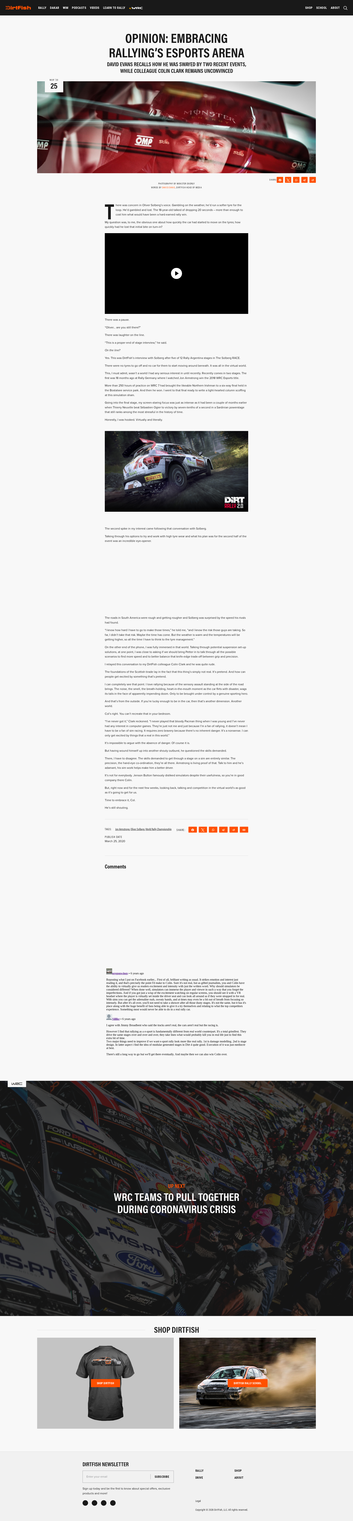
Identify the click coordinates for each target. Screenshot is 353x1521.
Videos (94, 8)
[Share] (280, 180)
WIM (65, 8)
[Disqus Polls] (176, 917)
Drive (199, 1477)
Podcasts (79, 8)
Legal (198, 1501)
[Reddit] (313, 180)
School (321, 8)
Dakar (54, 8)
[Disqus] (176, 1013)
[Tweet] (288, 180)
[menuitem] (42, 8)
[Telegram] (305, 180)
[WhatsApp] (296, 180)
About (335, 8)
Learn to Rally (114, 8)
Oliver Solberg (138, 829)
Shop (309, 8)
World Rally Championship (158, 829)
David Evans (168, 187)
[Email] (244, 829)
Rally (42, 8)
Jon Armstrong (122, 829)
